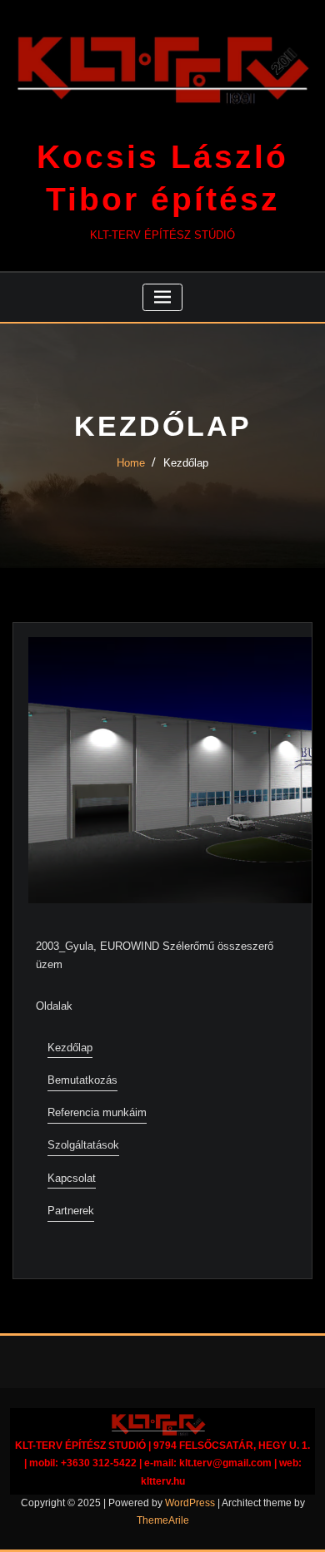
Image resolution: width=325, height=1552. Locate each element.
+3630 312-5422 (99, 1463)
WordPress (190, 1503)
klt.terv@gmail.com (225, 1463)
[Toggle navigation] (162, 297)
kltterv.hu (163, 1481)
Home (131, 463)
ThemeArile (163, 1520)
